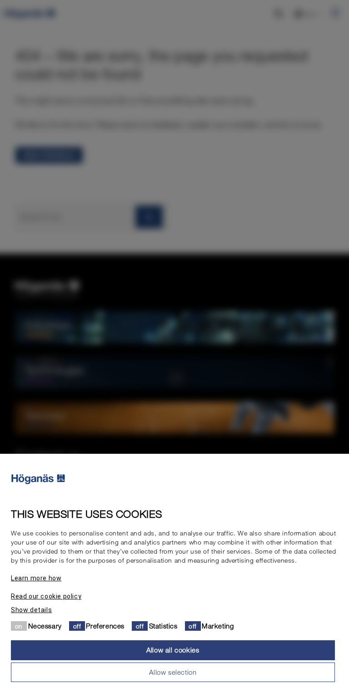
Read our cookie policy (46, 596)
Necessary (45, 626)
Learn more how (36, 578)
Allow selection (172, 672)
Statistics (163, 626)
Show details (31, 609)
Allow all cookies (172, 650)
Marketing (218, 626)
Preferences (105, 626)
